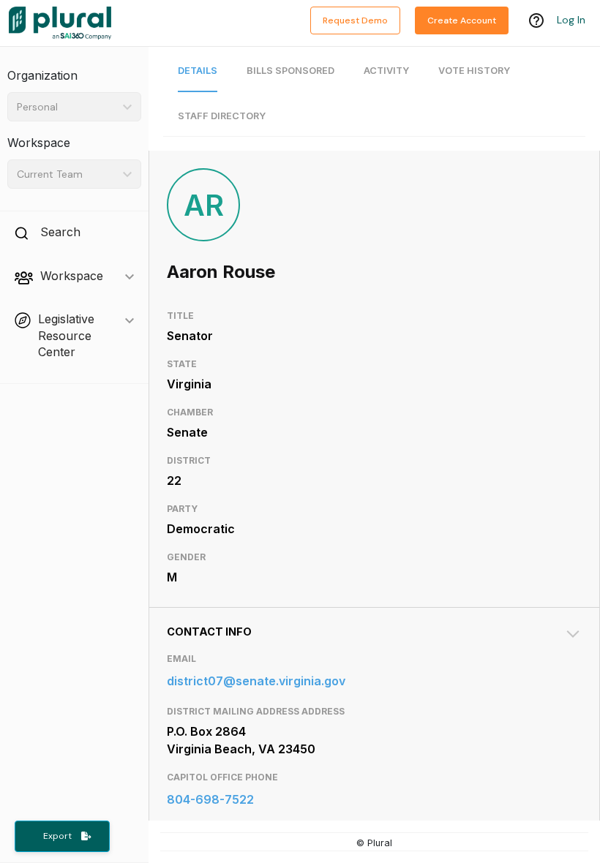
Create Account (461, 20)
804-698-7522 (210, 799)
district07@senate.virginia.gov (256, 681)
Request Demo (355, 20)
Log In (571, 19)
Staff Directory (222, 115)
